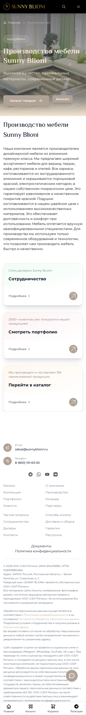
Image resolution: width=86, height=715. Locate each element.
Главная (14, 22)
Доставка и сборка (60, 521)
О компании (55, 486)
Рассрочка (54, 535)
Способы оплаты (58, 515)
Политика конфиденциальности (43, 551)
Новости (10, 506)
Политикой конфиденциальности (46, 614)
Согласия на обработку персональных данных (48, 619)
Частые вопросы (16, 515)
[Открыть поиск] (64, 6)
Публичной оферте (15, 627)
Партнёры (53, 506)
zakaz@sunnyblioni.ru (31, 449)
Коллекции (12, 492)
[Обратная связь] (72, 676)
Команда (52, 499)
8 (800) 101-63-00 (27, 463)
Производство (57, 492)
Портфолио (12, 499)
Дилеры (9, 528)
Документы (41, 546)
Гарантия (53, 528)
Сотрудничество (16, 521)
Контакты (10, 535)
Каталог (9, 486)
